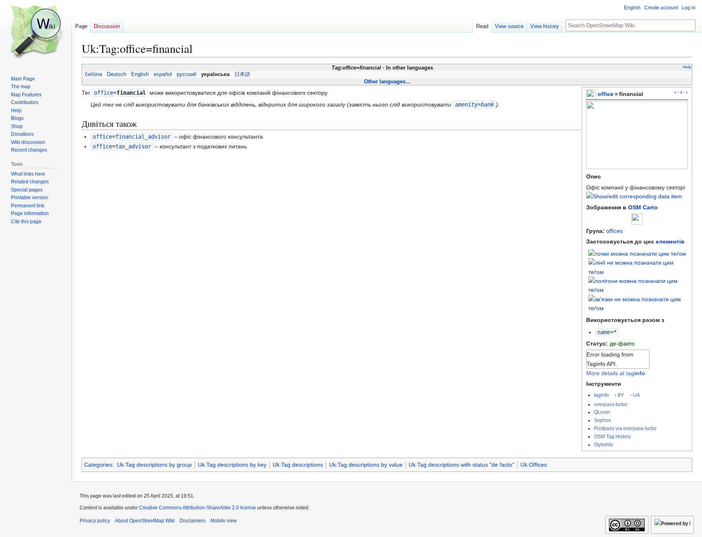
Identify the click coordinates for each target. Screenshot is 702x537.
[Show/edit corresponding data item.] (635, 196)
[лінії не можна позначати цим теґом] (638, 266)
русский (186, 74)
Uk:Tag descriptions (298, 464)
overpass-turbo (610, 404)
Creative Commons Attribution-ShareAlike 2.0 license (197, 508)
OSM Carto (643, 207)
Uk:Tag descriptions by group (154, 464)
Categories (98, 464)
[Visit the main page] (35, 32)
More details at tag (615, 373)
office (605, 94)
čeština (93, 74)
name (603, 332)
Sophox (602, 420)
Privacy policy (95, 521)
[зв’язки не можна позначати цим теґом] (638, 303)
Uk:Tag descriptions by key (232, 464)
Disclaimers (193, 521)
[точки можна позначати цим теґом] (637, 253)
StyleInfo (603, 444)
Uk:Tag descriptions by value (366, 464)
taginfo (601, 395)
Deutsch (116, 74)
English (140, 74)
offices (614, 231)
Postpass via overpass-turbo (625, 428)
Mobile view (223, 521)
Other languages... (387, 81)
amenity (466, 104)
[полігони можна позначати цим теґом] (638, 285)
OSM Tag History (612, 436)
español (162, 74)
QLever (602, 412)
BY (621, 395)
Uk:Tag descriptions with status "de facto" (461, 464)
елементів (670, 241)
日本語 (242, 74)
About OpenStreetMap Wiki (145, 521)
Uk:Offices (533, 464)
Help (687, 67)
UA (636, 395)
